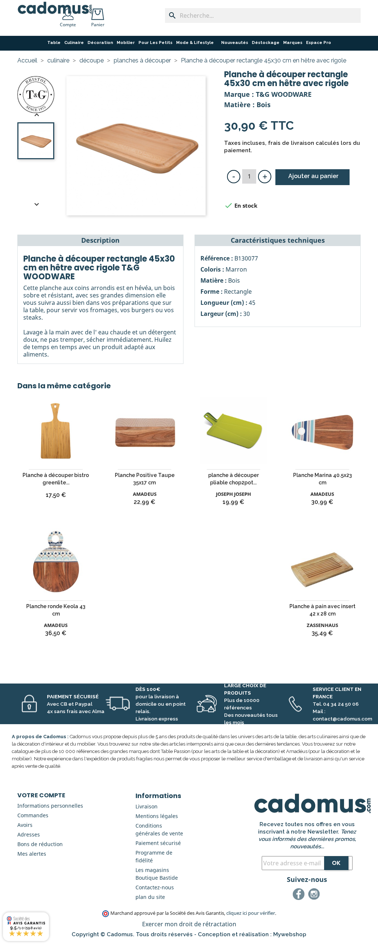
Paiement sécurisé (158, 842)
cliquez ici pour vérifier (250, 913)
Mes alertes (31, 853)
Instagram (315, 895)
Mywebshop (289, 934)
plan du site (150, 896)
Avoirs (24, 824)
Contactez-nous (154, 887)
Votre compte (41, 795)
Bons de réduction (40, 844)
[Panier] (99, 12)
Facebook (299, 895)
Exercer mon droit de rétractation (189, 924)
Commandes (32, 815)
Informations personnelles (50, 805)
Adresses (28, 834)
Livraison (146, 806)
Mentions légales (156, 815)
